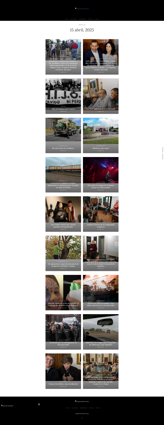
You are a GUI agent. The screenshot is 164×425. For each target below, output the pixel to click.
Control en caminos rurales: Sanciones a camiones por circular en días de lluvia (63, 185)
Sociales (90, 19)
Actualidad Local (63, 145)
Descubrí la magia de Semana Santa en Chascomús (101, 186)
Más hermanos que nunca (63, 109)
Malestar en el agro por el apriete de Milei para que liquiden (101, 343)
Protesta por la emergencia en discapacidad (63, 343)
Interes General (63, 300)
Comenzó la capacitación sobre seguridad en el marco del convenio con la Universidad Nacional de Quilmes (101, 263)
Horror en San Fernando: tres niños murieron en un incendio (100, 304)
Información (82, 19)
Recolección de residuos (63, 148)
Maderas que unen (101, 148)
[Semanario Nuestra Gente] (82, 8)
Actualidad (74, 19)
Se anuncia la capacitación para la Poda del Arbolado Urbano (63, 265)
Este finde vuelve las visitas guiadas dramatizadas (63, 226)
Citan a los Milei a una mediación (63, 384)
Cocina (97, 19)
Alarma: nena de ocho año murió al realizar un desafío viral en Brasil (63, 304)
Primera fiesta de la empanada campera (100, 226)
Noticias (66, 56)
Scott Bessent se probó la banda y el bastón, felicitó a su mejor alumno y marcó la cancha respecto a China (101, 380)
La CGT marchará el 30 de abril (101, 109)
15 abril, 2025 (63, 72)
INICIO (66, 19)
